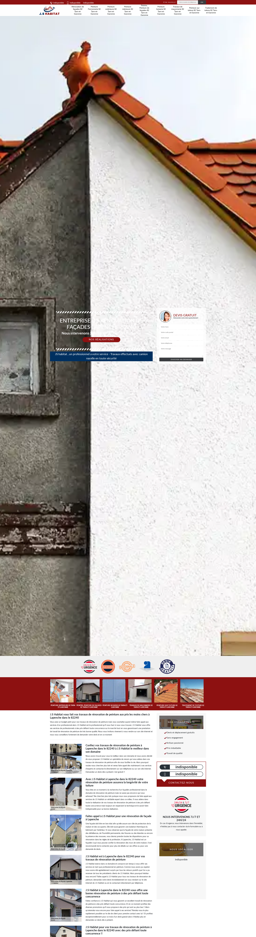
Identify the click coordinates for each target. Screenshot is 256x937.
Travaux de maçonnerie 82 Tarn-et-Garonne (177, 10)
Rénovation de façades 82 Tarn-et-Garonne (78, 10)
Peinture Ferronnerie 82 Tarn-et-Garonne (94, 10)
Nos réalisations (101, 339)
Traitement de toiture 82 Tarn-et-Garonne (211, 10)
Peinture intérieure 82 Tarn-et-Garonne (127, 10)
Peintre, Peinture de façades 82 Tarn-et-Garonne (144, 10)
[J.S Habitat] (49, 10)
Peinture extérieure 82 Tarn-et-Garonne (111, 10)
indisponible (58, 3)
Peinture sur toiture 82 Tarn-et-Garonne (194, 10)
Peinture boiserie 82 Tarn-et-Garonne (161, 10)
